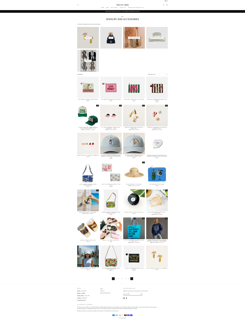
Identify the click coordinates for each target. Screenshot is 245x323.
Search (101, 288)
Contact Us (122, 7)
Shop (107, 7)
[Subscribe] (141, 294)
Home (102, 7)
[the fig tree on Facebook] (126, 298)
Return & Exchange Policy (136, 7)
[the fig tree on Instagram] (124, 298)
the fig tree (122, 5)
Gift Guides (114, 7)
